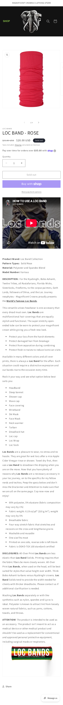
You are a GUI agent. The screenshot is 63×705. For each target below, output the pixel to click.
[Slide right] (38, 122)
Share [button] (9, 686)
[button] (6, 21)
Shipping (18, 145)
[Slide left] (24, 122)
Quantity (6, 156)
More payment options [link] (32, 192)
